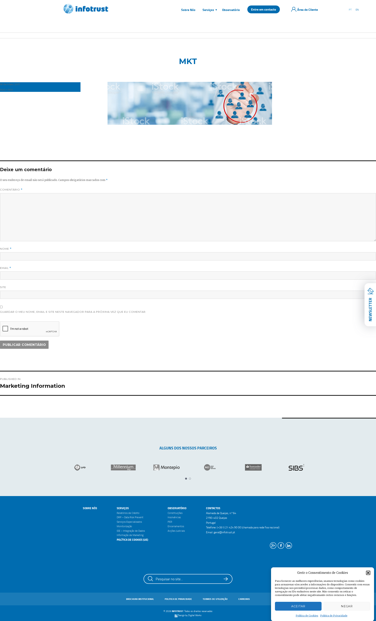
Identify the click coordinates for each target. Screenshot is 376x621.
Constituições (175, 513)
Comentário (11, 189)
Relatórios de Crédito (128, 513)
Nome (6, 248)
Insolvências (174, 517)
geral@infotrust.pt (224, 532)
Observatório (177, 508)
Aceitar (298, 606)
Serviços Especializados (129, 521)
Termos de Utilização (215, 599)
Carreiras (244, 599)
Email (5, 268)
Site (3, 287)
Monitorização (124, 526)
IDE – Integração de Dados (131, 530)
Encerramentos (176, 526)
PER (170, 521)
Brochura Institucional (140, 599)
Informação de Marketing (130, 535)
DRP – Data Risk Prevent (130, 517)
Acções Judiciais (176, 530)
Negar (347, 606)
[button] (368, 573)
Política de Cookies (307, 615)
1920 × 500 (6, 89)
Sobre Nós (90, 508)
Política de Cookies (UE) (132, 540)
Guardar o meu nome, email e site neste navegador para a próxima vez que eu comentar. (73, 311)
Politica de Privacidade (333, 615)
